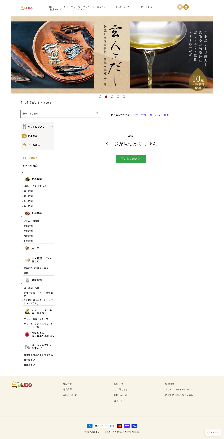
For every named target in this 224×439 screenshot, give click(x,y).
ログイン (118, 400)
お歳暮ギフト (30, 364)
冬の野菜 (28, 206)
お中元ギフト (30, 359)
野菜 (144, 114)
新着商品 (67, 389)
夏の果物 (28, 230)
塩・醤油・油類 (31, 287)
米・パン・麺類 (160, 114)
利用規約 (87, 432)
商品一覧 (67, 383)
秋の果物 (28, 235)
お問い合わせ (121, 395)
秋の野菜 (28, 201)
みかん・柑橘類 (31, 220)
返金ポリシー (97, 432)
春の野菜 (28, 191)
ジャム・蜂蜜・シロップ (36, 319)
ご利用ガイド (121, 389)
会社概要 (170, 383)
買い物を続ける (130, 158)
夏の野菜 (28, 196)
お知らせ (118, 383)
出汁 (135, 114)
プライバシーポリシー (177, 389)
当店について (70, 395)
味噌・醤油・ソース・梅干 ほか (38, 294)
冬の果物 (28, 241)
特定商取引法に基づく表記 (179, 395)
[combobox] (61, 114)
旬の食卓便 (117, 432)
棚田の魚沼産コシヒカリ (36, 267)
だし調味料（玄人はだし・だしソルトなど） (38, 302)
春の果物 (28, 225)
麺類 (26, 273)
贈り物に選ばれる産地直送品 (38, 355)
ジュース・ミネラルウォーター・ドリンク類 (38, 325)
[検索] (97, 113)
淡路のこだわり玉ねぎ (35, 186)
